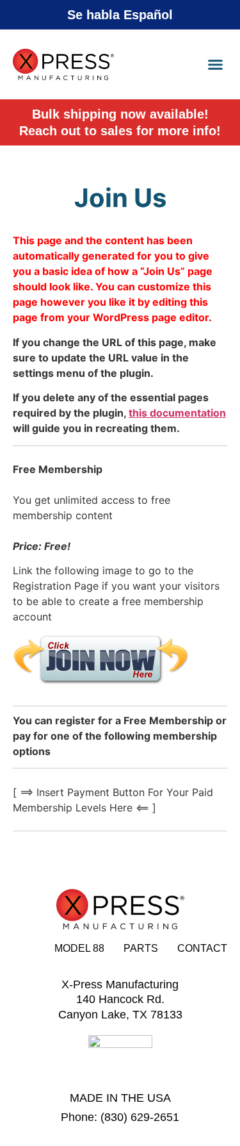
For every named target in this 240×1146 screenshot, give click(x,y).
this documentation (177, 412)
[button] (216, 65)
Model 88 (79, 948)
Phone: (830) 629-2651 (120, 1117)
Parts (141, 948)
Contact (202, 948)
